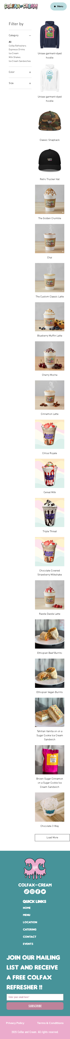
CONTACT (29, 936)
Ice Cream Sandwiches (20, 61)
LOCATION (30, 922)
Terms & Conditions (50, 1023)
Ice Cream (14, 53)
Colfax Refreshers (17, 46)
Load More (52, 837)
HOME (27, 908)
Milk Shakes (15, 57)
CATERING (29, 929)
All (10, 42)
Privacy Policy (15, 1023)
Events (28, 944)
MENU (26, 915)
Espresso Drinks (17, 49)
